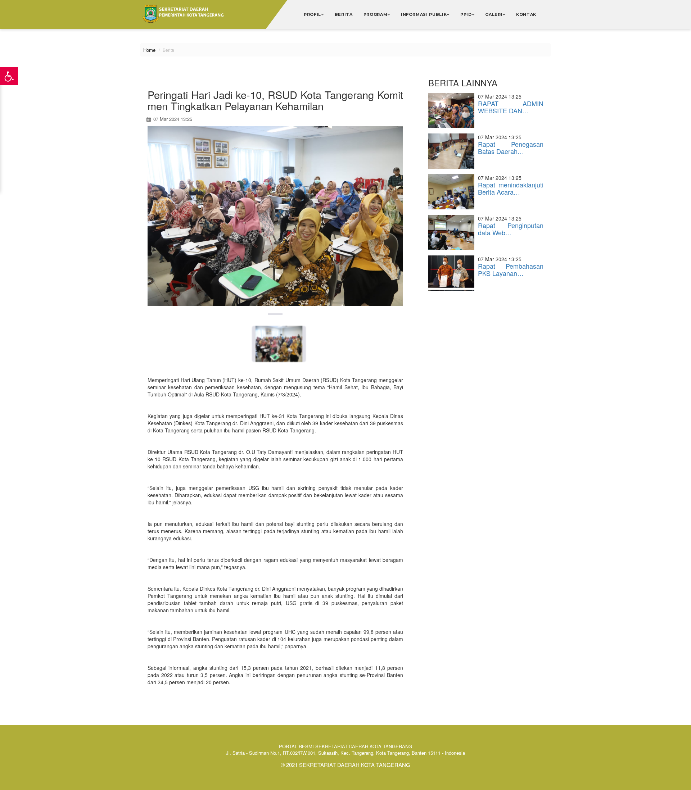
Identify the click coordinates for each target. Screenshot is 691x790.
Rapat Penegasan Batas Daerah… (510, 147)
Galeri (493, 14)
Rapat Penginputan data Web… (510, 229)
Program (375, 14)
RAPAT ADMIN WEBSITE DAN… (510, 107)
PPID (466, 14)
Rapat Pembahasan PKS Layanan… (510, 269)
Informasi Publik (424, 14)
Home (149, 49)
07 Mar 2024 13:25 (172, 118)
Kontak (526, 14)
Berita (344, 14)
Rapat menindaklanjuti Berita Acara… (510, 188)
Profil (312, 14)
